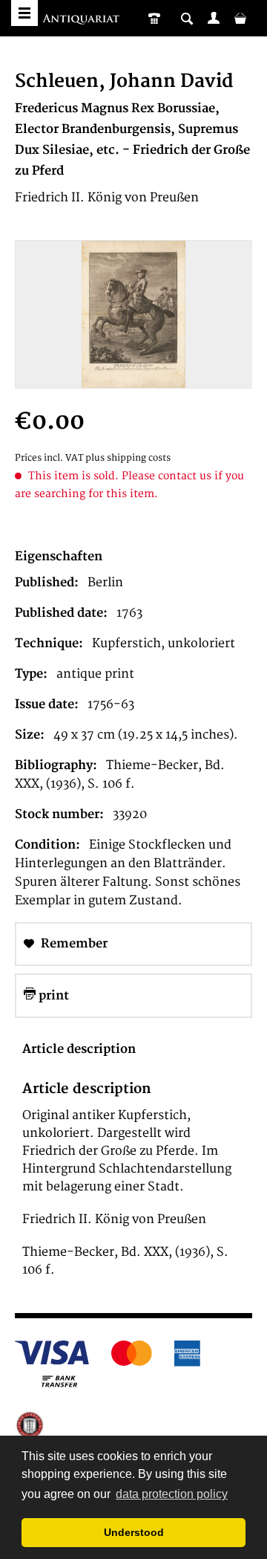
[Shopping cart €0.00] (240, 18)
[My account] (213, 18)
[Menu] (24, 13)
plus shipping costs (128, 458)
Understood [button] (134, 1532)
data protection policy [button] (172, 1494)
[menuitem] (213, 18)
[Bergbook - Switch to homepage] (82, 20)
